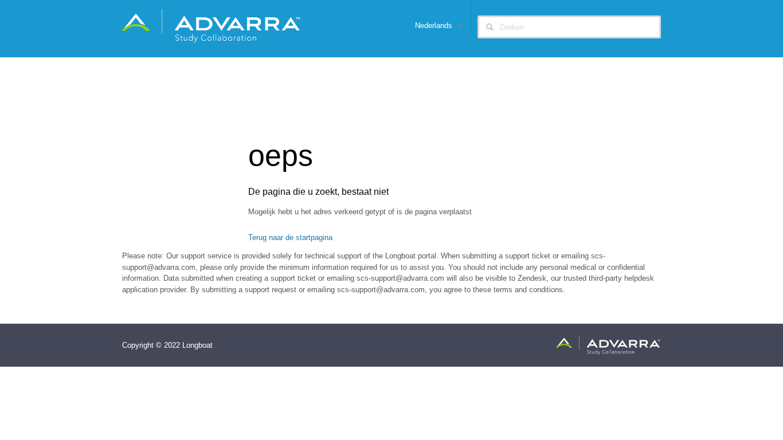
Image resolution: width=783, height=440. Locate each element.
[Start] (212, 26)
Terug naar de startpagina (290, 237)
